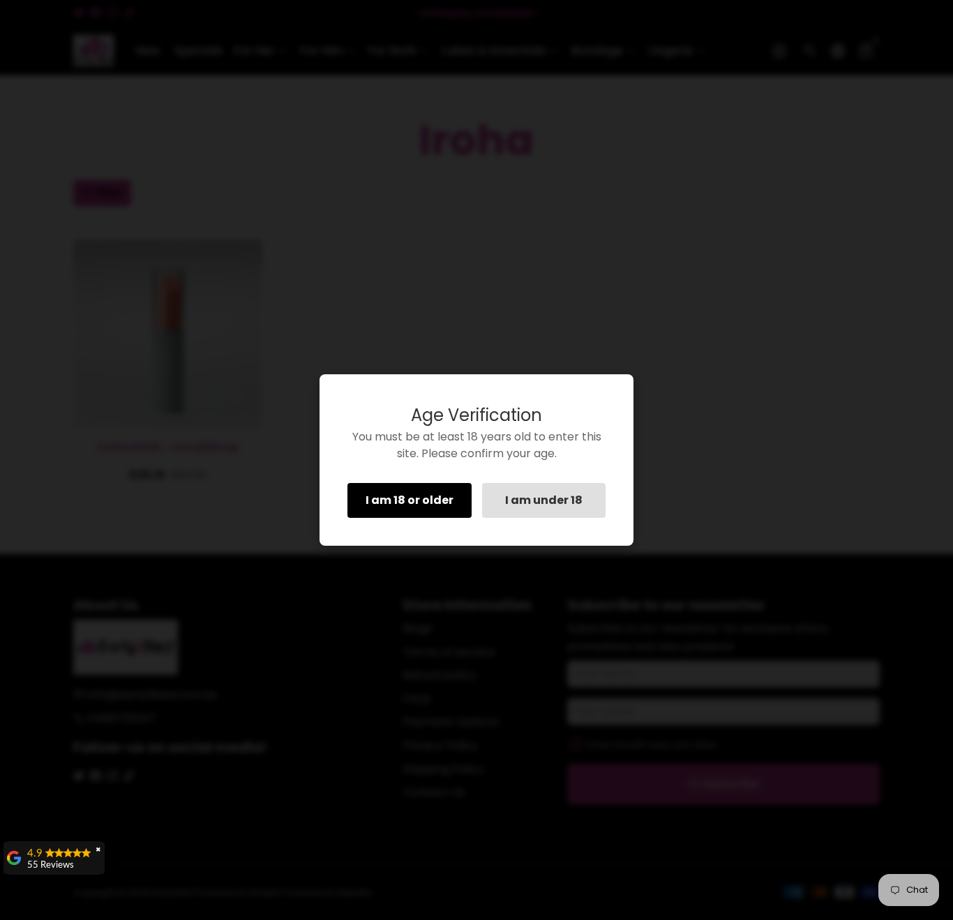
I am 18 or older (409, 500)
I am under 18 (544, 500)
